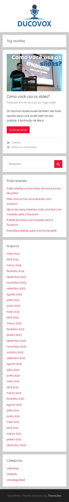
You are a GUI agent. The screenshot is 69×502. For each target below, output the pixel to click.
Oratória (15, 142)
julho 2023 (13, 300)
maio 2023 (13, 311)
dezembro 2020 (16, 445)
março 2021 (14, 433)
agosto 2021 (14, 404)
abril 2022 (12, 387)
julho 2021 (13, 410)
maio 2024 (13, 253)
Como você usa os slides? (28, 96)
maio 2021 (13, 422)
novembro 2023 (16, 282)
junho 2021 (13, 416)
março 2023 (14, 323)
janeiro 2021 (14, 439)
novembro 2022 (16, 346)
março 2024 (14, 265)
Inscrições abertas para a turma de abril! (32, 230)
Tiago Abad (48, 102)
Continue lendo (18, 129)
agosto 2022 (14, 364)
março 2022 (14, 393)
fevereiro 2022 (15, 398)
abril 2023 (13, 317)
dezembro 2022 (16, 340)
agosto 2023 (14, 294)
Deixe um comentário (24, 147)
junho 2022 (13, 375)
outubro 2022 (15, 352)
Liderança (13, 468)
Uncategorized (16, 480)
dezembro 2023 (16, 277)
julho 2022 (13, 369)
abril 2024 (13, 259)
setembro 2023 (16, 288)
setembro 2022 (16, 358)
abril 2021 (12, 427)
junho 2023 (13, 305)
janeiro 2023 (14, 334)
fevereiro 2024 (15, 271)
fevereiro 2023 (15, 329)
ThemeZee (54, 495)
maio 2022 (13, 381)
